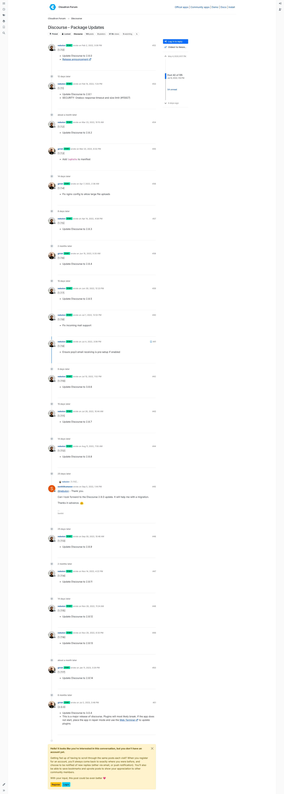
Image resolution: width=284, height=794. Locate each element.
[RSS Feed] (137, 34)
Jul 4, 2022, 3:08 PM (91, 341)
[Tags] (4, 15)
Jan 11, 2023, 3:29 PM (90, 667)
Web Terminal (127, 719)
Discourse (78, 34)
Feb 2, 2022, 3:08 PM (92, 45)
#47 (154, 571)
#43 (154, 411)
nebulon (61, 45)
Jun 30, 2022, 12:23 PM (93, 288)
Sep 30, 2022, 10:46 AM (93, 536)
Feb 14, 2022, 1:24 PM (92, 84)
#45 (154, 486)
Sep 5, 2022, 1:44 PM (92, 486)
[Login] (280, 3)
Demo (215, 7)
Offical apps (181, 7)
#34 (154, 122)
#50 (154, 667)
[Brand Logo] (52, 7)
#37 (154, 218)
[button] (4, 784)
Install (232, 7)
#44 (154, 446)
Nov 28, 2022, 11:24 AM (93, 606)
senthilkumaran (65, 486)
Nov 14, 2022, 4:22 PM (92, 571)
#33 (154, 84)
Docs (223, 7)
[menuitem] (280, 3)
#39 (154, 288)
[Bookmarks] (4, 27)
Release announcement (75, 59)
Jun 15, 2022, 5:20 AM (90, 253)
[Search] (4, 33)
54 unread (172, 89)
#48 (154, 606)
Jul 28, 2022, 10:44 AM (92, 411)
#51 (154, 702)
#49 (154, 633)
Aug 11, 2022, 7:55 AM (92, 446)
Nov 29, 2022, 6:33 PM (92, 633)
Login (66, 784)
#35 (154, 149)
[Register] (280, 9)
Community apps (200, 7)
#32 (154, 45)
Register (56, 784)
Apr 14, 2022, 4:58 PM (92, 218)
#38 (154, 253)
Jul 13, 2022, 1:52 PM (91, 376)
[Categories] (4, 3)
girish (60, 149)
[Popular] (4, 21)
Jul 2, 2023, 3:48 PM (89, 702)
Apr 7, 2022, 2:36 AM (89, 184)
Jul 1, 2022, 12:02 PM (91, 315)
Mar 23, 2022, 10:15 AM (93, 122)
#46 (154, 536)
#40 (154, 315)
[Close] (152, 748)
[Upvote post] (148, 67)
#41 (154, 341)
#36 (154, 184)
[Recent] (4, 9)
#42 (154, 376)
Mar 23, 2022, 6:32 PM (90, 149)
